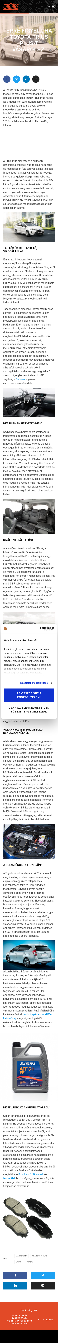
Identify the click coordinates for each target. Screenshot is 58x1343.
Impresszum (20, 1324)
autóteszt (22, 1256)
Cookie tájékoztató (20, 1321)
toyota (30, 1262)
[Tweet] (16, 79)
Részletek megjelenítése (34, 682)
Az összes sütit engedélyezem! (29, 695)
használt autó (40, 1256)
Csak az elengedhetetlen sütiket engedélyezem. (29, 709)
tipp (19, 1262)
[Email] (35, 79)
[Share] (6, 79)
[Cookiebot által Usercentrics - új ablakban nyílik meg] (41, 629)
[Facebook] (39, 1320)
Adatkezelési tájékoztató (20, 1317)
